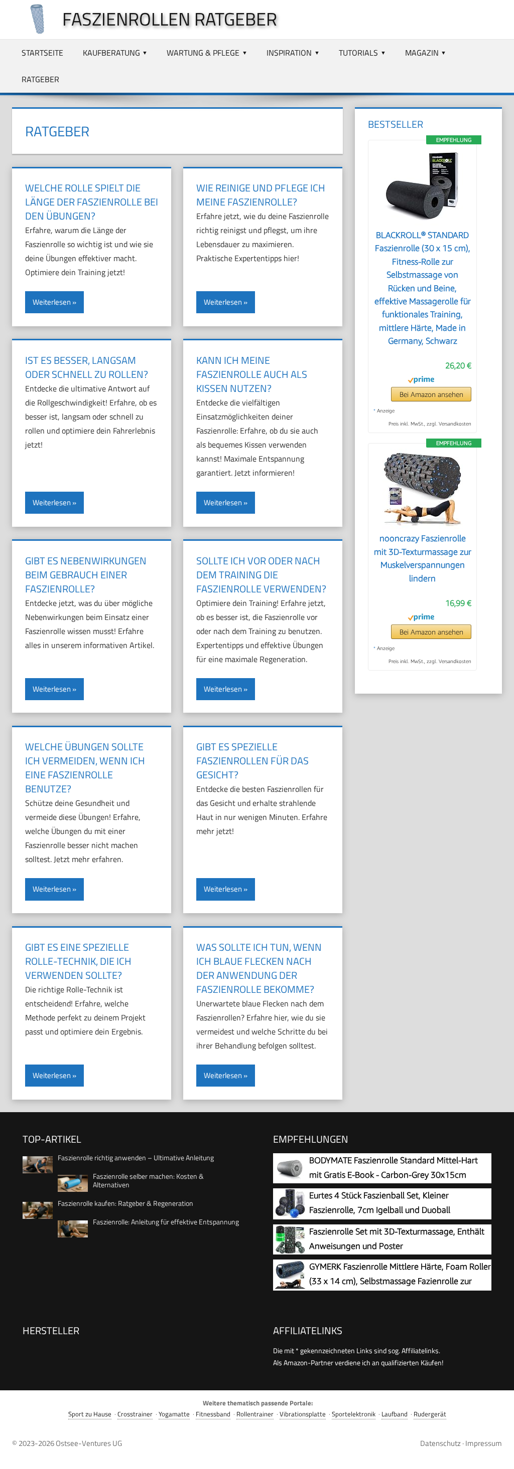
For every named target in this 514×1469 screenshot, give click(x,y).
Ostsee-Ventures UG (89, 1443)
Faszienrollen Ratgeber (169, 19)
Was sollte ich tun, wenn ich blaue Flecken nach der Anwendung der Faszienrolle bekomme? (259, 968)
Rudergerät (430, 1414)
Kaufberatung (111, 53)
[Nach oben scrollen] (497, 1452)
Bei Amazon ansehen (431, 394)
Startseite (42, 53)
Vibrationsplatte (303, 1414)
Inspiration (289, 53)
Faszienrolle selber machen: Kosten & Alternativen (148, 1180)
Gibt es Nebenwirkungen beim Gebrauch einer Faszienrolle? (86, 574)
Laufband (394, 1414)
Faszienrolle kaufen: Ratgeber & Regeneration (125, 1203)
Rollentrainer (255, 1414)
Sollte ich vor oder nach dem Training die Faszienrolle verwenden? (261, 574)
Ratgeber (40, 79)
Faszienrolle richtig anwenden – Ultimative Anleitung (136, 1157)
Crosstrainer (135, 1414)
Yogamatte (174, 1414)
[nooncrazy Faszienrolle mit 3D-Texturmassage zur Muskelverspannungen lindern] (422, 525)
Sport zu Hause (89, 1414)
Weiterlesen (52, 302)
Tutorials (358, 53)
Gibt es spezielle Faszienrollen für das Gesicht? (252, 760)
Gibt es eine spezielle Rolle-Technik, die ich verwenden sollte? (78, 961)
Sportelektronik (353, 1414)
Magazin (422, 53)
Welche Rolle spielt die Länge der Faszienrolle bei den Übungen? (91, 202)
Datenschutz (440, 1443)
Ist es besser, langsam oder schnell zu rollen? (86, 367)
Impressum (483, 1443)
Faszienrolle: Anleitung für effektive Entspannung (166, 1221)
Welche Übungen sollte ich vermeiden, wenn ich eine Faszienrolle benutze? (85, 767)
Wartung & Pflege (203, 53)
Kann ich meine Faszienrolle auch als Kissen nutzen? (251, 374)
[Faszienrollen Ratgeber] (32, 31)
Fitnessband (213, 1414)
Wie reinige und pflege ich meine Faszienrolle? (260, 194)
